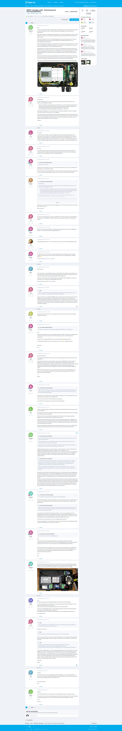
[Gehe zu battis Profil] (31, 99)
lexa (31, 136)
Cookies (46, 729)
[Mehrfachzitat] (37, 94)
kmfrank (84, 22)
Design (31, 729)
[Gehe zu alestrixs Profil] (31, 161)
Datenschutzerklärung (37, 729)
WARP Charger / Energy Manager (48, 16)
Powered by (92, 729)
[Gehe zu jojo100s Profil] (31, 691)
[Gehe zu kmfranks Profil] (82, 22)
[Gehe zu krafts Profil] (31, 313)
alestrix (30, 164)
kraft (31, 317)
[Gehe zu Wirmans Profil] (31, 600)
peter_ (31, 272)
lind (31, 412)
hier (56, 450)
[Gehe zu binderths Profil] (90, 22)
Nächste (32, 707)
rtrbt (31, 244)
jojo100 (30, 695)
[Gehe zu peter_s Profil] (31, 269)
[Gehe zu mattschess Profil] (31, 493)
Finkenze (30, 183)
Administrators (31, 221)
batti (31, 102)
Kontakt (43, 729)
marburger (31, 16)
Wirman (30, 603)
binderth (92, 22)
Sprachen (27, 729)
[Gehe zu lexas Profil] (31, 132)
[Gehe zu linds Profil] (31, 409)
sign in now (47, 712)
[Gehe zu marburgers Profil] (26, 16)
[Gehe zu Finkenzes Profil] (31, 180)
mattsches (31, 497)
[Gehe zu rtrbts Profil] (31, 241)
